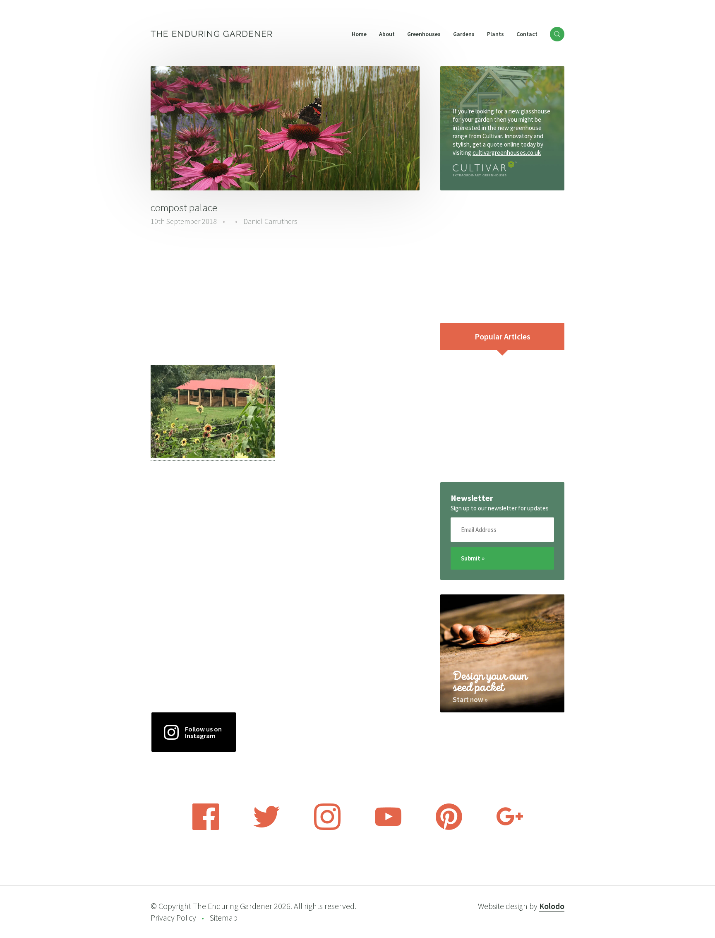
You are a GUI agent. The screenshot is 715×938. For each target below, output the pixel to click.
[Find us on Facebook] (205, 827)
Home (359, 34)
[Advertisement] (285, 297)
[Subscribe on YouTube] (388, 827)
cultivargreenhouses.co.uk (507, 152)
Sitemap (223, 917)
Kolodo (551, 906)
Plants (495, 34)
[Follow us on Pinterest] (449, 827)
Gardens (464, 34)
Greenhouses (424, 34)
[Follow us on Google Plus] (510, 827)
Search (557, 34)
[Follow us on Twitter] (266, 827)
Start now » (470, 699)
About (387, 34)
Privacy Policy (173, 917)
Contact (526, 34)
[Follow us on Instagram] (327, 827)
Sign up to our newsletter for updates (500, 508)
